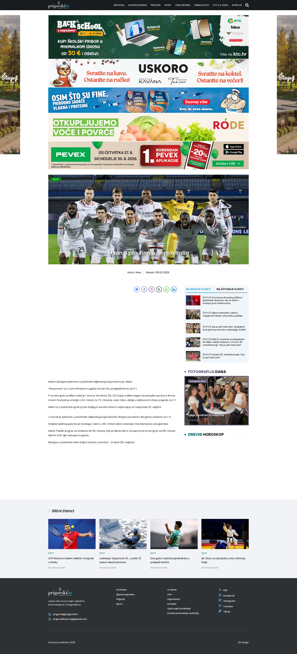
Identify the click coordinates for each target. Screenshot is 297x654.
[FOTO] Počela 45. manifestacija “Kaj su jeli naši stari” (223, 356)
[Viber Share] (152, 289)
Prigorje (156, 5)
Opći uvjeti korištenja (179, 608)
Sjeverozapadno (137, 5)
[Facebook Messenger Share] (137, 289)
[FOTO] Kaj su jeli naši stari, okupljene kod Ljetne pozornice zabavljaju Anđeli (224, 328)
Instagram (229, 601)
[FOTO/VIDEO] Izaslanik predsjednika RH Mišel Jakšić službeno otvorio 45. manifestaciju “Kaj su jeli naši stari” (223, 342)
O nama (171, 589)
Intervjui (237, 5)
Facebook (229, 595)
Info (169, 594)
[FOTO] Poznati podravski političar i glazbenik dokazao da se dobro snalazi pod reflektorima (223, 300)
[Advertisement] (113, 314)
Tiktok (226, 611)
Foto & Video (220, 5)
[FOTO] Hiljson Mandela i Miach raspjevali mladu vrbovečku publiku (223, 314)
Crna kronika (182, 5)
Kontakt (171, 603)
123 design (243, 642)
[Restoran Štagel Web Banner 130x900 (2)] (10, 153)
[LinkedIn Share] (174, 289)
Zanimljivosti (201, 5)
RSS (225, 590)
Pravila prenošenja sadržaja (183, 613)
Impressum (173, 599)
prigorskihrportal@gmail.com (70, 618)
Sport (167, 5)
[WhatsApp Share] (166, 289)
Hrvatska (119, 5)
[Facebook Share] (144, 289)
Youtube (228, 606)
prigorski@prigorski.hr (65, 614)
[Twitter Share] (159, 289)
